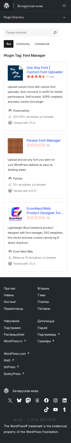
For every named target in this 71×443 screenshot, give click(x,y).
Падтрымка (12, 328)
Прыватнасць (13, 308)
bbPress (11, 367)
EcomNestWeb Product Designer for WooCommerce (44, 210)
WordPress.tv (15, 341)
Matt (9, 360)
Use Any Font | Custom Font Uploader (45, 70)
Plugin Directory (14, 17)
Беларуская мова (25, 391)
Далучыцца (45, 321)
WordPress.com (17, 354)
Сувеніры (46, 341)
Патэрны (43, 308)
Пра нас (10, 288)
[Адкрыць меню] (65, 5)
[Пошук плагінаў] (55, 32)
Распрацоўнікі (14, 334)
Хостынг (10, 302)
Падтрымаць (48, 334)
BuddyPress (14, 374)
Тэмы (41, 295)
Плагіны (43, 302)
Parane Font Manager (44, 140)
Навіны (9, 295)
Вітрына (43, 288)
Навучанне (12, 321)
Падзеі (42, 328)
